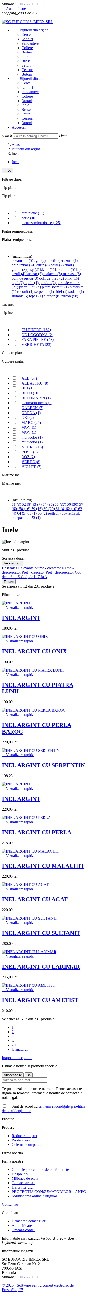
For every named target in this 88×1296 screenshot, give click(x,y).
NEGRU (32, 447)
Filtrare (9, 581)
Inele (25, 56)
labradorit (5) (65, 269)
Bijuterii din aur (28, 79)
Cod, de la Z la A (34, 577)
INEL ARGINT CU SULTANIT (41, 933)
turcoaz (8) (52, 296)
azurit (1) (71, 261)
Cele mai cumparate (27, 1144)
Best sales (10, 568)
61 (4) (61, 509)
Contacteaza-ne (23, 1183)
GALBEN (32, 408)
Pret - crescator (34, 572)
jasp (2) (34, 269)
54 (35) (49, 504)
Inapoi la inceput (17, 1058)
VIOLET (31, 467)
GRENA (31, 413)
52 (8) (27, 504)
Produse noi (21, 1140)
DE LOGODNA (37, 335)
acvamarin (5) (23, 261)
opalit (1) (32, 283)
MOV (29, 427)
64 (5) (22, 513)
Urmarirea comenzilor (28, 1221)
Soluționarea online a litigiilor (34, 1196)
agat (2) (40, 261)
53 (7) (37, 504)
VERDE (31, 462)
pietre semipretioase (41, 223)
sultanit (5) (20, 296)
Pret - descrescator (60, 572)
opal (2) (18, 283)
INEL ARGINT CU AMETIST (40, 1000)
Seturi (26, 65)
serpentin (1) (44, 291)
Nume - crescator (48, 568)
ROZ (28, 457)
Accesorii (19, 127)
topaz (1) (36, 296)
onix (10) (72, 278)
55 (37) (61, 504)
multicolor (32, 437)
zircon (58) (69, 296)
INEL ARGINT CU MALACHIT (43, 866)
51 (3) (17, 504)
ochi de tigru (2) (52, 278)
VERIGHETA (36, 344)
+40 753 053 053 (30, 4)
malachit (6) (53, 274)
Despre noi (20, 1174)
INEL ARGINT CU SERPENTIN (43, 765)
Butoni (27, 74)
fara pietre (33, 213)
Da (7, 170)
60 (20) (50, 509)
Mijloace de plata (25, 1178)
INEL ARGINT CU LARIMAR (41, 966)
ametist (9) (55, 261)
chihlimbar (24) (24, 265)
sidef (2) (61, 291)
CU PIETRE (36, 330)
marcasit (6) (72, 274)
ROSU (30, 452)
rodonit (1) (25, 291)
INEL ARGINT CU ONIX (34, 651)
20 (14, 1045)
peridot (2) (48, 283)
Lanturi (27, 39)
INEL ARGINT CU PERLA (36, 832)
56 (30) (73, 504)
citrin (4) (43, 265)
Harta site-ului (22, 1187)
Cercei (27, 34)
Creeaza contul (23, 1230)
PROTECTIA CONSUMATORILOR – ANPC (49, 1192)
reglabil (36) (58, 513)
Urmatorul (21, 1049)
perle (29, 218)
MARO (31, 422)
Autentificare (22, 1225)
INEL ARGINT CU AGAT (35, 899)
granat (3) (20, 269)
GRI (28, 417)
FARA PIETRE (38, 339)
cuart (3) (71, 265)
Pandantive (30, 43)
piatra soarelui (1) (56, 287)
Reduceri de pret (24, 1136)
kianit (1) (47, 269)
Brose (26, 61)
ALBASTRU (35, 383)
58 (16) (25, 509)
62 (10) (72, 509)
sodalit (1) (76, 291)
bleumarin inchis (37, 403)
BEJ (27, 388)
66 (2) (43, 513)
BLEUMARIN (36, 398)
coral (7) (58, 265)
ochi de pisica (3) (25, 278)
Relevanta (13, 563)
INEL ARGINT (21, 618)
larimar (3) (35, 274)
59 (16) (37, 509)
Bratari (27, 52)
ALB (29, 378)
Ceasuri (27, 70)
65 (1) (32, 513)
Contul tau (10, 1204)
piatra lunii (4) (30, 287)
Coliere (27, 48)
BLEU (30, 393)
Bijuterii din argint (30, 30)
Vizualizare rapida (18, 607)
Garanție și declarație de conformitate (40, 1169)
